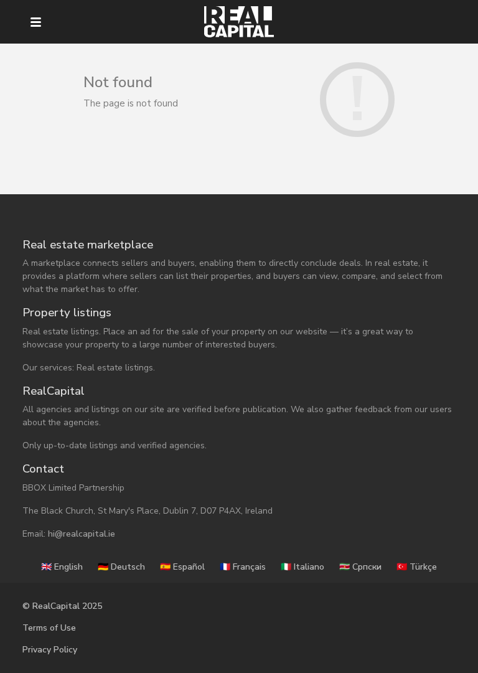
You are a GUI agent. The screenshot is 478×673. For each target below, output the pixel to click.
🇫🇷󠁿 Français (243, 567)
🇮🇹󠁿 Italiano (302, 567)
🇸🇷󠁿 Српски (360, 567)
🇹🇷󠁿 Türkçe (416, 567)
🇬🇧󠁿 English (62, 567)
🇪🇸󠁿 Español (182, 567)
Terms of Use (49, 628)
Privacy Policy (49, 650)
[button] (35, 22)
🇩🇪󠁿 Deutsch (121, 567)
